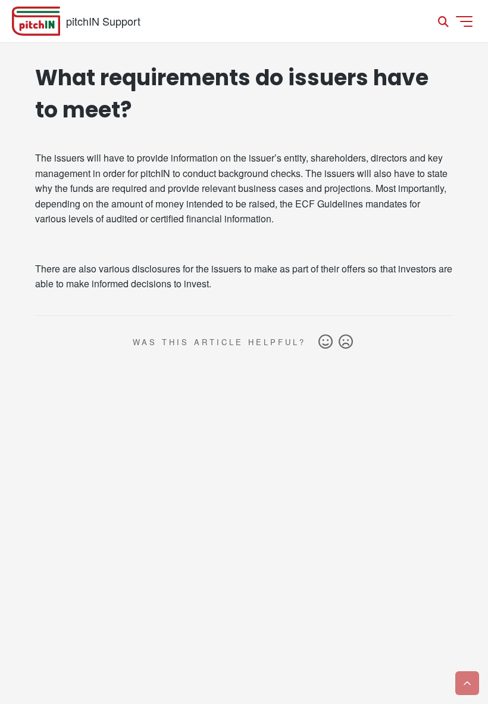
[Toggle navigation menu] (464, 21)
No (346, 342)
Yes (325, 342)
